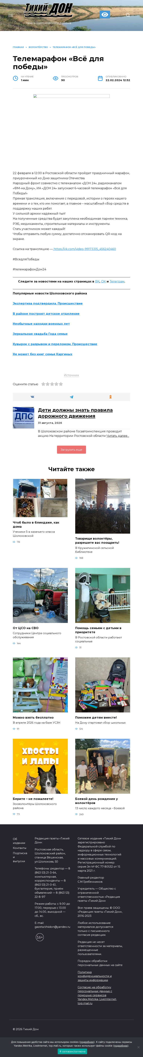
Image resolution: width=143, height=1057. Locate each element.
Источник (71, 375)
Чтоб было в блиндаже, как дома (36, 524)
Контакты (19, 848)
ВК (97, 281)
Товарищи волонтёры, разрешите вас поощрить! (97, 540)
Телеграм (117, 281)
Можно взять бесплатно (33, 717)
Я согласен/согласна (72, 1051)
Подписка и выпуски (20, 857)
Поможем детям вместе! (96, 717)
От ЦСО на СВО (26, 628)
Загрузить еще (71, 449)
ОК (103, 281)
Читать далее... (118, 436)
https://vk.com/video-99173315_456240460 (84, 249)
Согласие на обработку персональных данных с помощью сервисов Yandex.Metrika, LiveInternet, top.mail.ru (97, 995)
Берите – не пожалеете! (33, 798)
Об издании (19, 841)
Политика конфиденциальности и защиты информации (95, 976)
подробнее (87, 1041)
